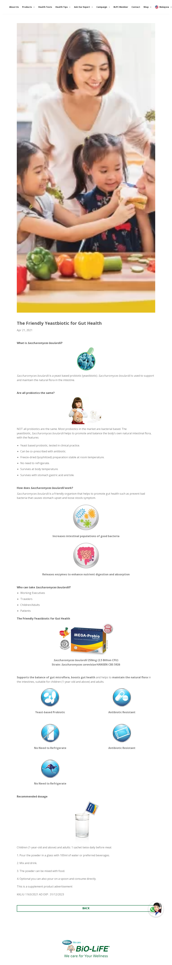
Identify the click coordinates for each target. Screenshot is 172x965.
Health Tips (61, 7)
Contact (136, 7)
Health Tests (45, 7)
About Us (14, 7)
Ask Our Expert (82, 7)
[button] (155, 909)
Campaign (101, 7)
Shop (146, 7)
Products (27, 7)
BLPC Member (121, 7)
